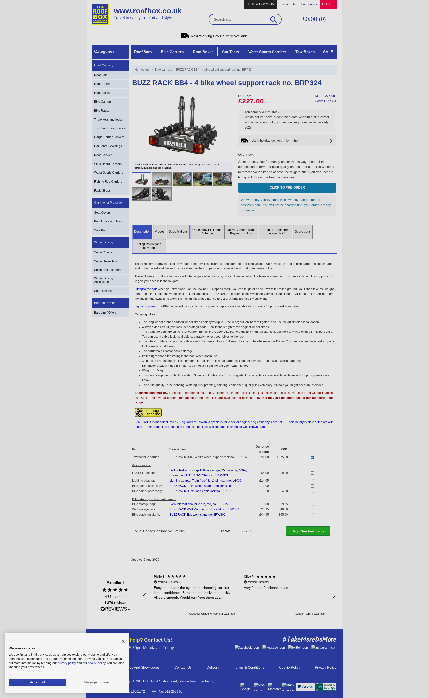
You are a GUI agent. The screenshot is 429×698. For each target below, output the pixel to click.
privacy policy (67, 663)
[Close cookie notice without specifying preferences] (123, 641)
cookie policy (96, 663)
